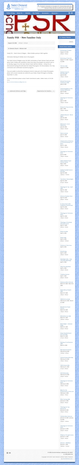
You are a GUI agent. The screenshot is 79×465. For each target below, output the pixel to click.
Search (71, 41)
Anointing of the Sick (66, 58)
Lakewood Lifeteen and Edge (17, 91)
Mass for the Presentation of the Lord (67, 390)
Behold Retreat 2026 (65, 316)
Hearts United (64, 133)
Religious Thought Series (67, 435)
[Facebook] (69, 13)
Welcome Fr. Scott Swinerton (65, 124)
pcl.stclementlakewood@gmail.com (17, 82)
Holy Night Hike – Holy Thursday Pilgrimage (66, 259)
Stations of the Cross (66, 245)
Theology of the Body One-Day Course (66, 223)
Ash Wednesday (64, 373)
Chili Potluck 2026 (64, 365)
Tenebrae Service (64, 274)
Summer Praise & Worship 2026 (64, 72)
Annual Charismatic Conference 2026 (65, 81)
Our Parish (36, 13)
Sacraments (45, 13)
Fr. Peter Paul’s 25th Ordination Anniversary (66, 204)
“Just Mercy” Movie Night (66, 179)
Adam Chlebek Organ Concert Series (65, 161)
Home (6, 32)
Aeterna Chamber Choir (66, 196)
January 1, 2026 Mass (65, 443)
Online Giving (10, 13)
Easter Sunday (64, 231)
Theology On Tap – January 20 (65, 407)
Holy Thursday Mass (65, 266)
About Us (19, 13)
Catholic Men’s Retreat (66, 416)
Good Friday (63, 251)
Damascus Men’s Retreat (66, 282)
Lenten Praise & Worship (66, 357)
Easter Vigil (63, 237)
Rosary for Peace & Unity (66, 107)
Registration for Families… (45, 91)
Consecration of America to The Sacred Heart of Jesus (66, 142)
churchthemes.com (67, 458)
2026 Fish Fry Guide (65, 299)
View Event (11, 32)
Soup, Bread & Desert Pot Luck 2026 (66, 333)
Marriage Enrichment (65, 349)
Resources (54, 13)
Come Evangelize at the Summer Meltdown (66, 89)
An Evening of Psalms (65, 50)
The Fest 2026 (63, 66)
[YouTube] (72, 13)
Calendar (27, 13)
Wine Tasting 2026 (65, 399)
